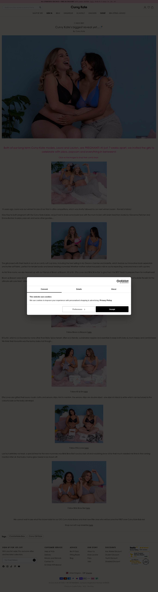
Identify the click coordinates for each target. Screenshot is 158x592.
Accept (112, 309)
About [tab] (113, 289)
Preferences (77, 309)
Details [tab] (79, 289)
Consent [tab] (44, 289)
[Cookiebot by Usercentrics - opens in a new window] (118, 281)
